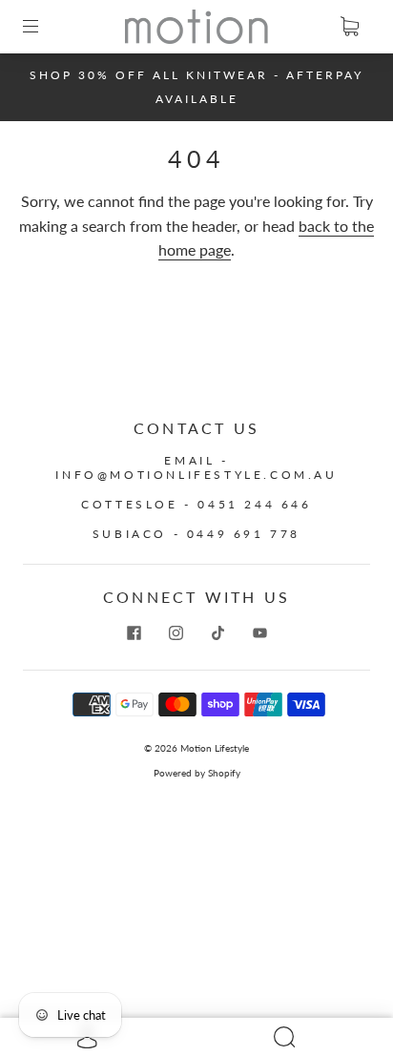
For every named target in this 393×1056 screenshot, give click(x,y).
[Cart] (349, 27)
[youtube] (259, 633)
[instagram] (175, 633)
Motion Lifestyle (214, 748)
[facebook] (134, 633)
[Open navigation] (44, 27)
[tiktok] (217, 633)
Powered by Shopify (197, 772)
